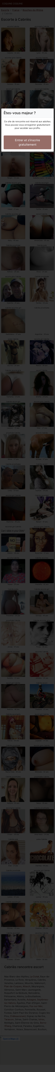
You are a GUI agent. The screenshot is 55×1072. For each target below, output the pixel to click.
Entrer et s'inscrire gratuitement (27, 142)
